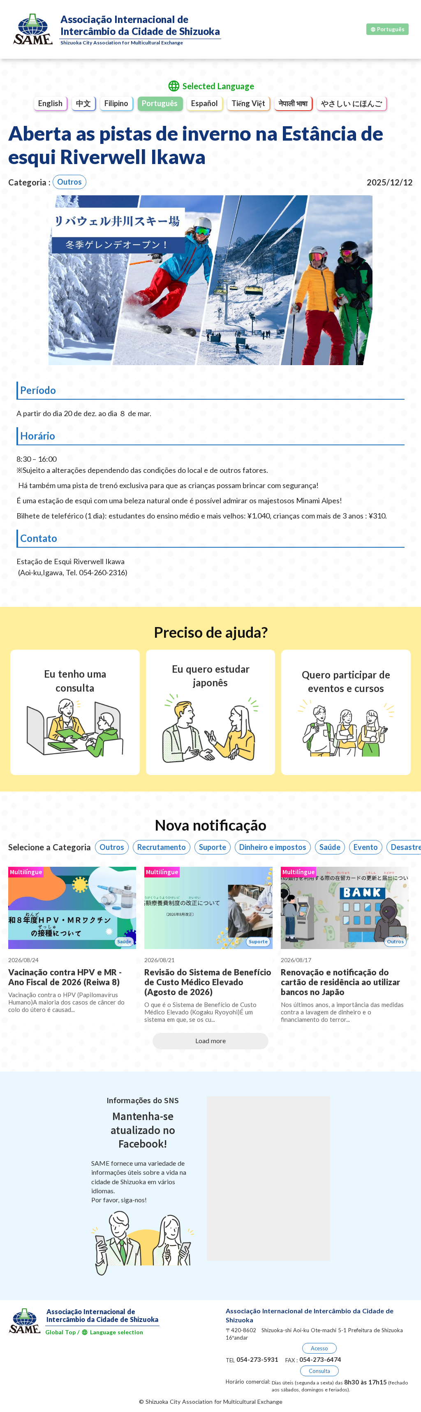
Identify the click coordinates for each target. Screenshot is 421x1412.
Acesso (319, 1348)
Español (204, 103)
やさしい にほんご (351, 103)
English (50, 103)
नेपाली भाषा (293, 103)
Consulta (319, 1371)
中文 (83, 103)
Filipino (116, 103)
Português (160, 103)
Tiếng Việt (248, 103)
